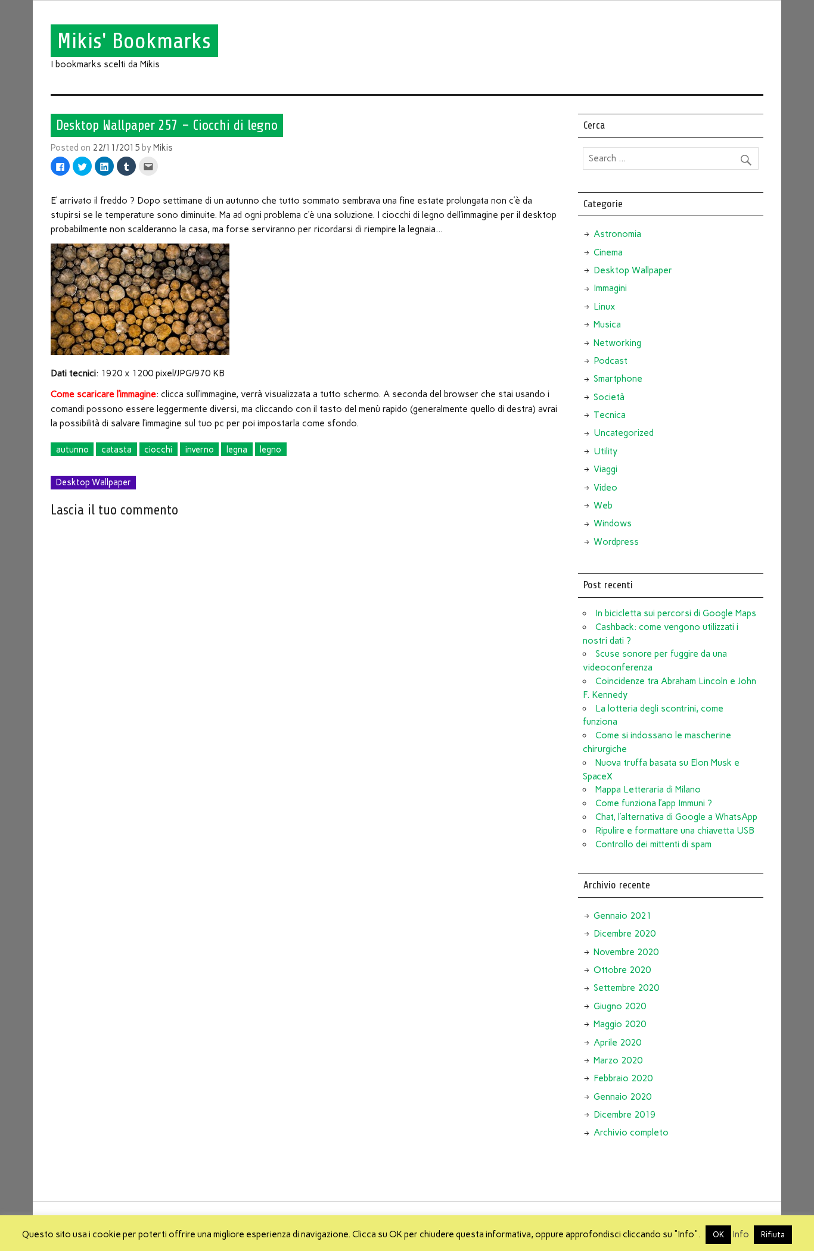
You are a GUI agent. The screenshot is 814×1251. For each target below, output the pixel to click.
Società (609, 397)
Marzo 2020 (618, 1060)
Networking (617, 343)
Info (741, 1234)
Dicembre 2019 (624, 1114)
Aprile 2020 (617, 1042)
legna (236, 449)
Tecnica (610, 415)
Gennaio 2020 (622, 1096)
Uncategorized (624, 433)
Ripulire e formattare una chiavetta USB (674, 830)
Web (603, 505)
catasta (116, 449)
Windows (613, 523)
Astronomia (617, 234)
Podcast (610, 360)
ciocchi (158, 449)
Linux (604, 306)
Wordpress (616, 541)
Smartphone (618, 378)
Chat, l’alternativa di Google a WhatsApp (676, 817)
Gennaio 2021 (622, 915)
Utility (605, 451)
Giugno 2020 (620, 1006)
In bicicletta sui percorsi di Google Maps (675, 613)
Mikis (163, 147)
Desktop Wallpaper (93, 482)
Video (605, 487)
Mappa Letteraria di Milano (648, 789)
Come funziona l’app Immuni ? (653, 803)
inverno (199, 449)
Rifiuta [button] (773, 1234)
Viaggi (605, 469)
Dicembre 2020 (624, 933)
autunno (72, 449)
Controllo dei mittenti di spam (653, 844)
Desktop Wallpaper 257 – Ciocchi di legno (167, 125)
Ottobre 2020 (622, 970)
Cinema (608, 252)
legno (270, 449)
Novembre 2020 (626, 952)
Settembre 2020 (626, 987)
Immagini (610, 288)
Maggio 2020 (620, 1024)
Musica (607, 324)
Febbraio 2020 (623, 1078)
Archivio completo (631, 1132)
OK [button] (718, 1234)
